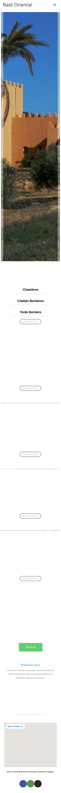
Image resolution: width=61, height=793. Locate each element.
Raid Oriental (17, 5)
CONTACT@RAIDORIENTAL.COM (30, 715)
